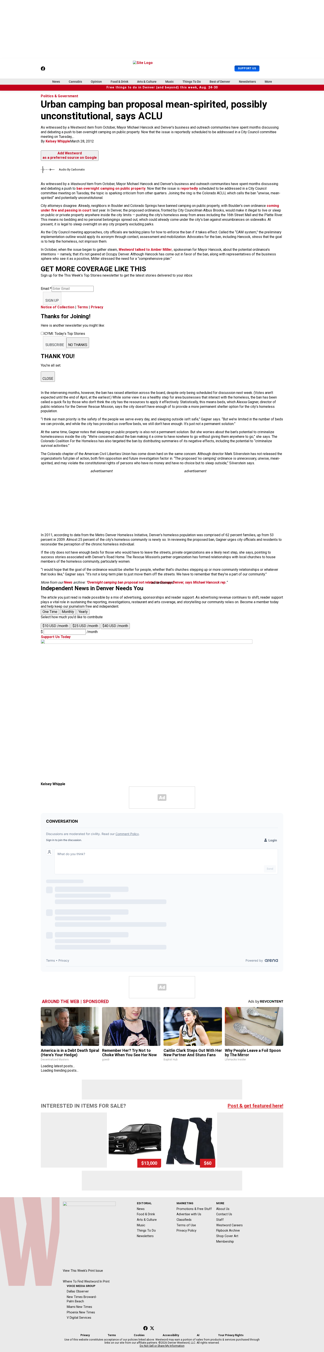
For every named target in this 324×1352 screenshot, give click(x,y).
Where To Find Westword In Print (86, 1281)
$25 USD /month (85, 626)
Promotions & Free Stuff (194, 1209)
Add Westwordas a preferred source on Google (70, 155)
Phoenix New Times (81, 1312)
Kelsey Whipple (58, 141)
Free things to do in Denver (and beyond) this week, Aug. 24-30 (162, 87)
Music (169, 81)
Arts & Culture (146, 81)
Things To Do (191, 81)
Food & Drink (119, 81)
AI (198, 1335)
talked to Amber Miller (145, 249)
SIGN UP (52, 300)
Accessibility (171, 1335)
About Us (222, 1209)
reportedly (189, 188)
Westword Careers (229, 1225)
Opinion (96, 81)
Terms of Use (186, 1225)
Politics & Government (59, 96)
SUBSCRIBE (54, 345)
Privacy (97, 307)
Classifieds (184, 1219)
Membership (225, 1241)
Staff (220, 1219)
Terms (82, 307)
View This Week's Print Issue (83, 1270)
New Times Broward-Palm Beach (82, 1299)
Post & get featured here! (255, 1106)
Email (46, 289)
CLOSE (48, 378)
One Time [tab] (50, 612)
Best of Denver (220, 81)
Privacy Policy (186, 1230)
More (268, 81)
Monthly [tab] (68, 612)
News (56, 81)
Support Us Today (56, 637)
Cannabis (75, 81)
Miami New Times (79, 1307)
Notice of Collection (57, 307)
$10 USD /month (55, 626)
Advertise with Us (189, 1214)
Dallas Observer (78, 1291)
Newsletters (247, 81)
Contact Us (224, 1214)
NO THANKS (77, 345)
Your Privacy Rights (231, 1335)
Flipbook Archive (228, 1230)
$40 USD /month (115, 626)
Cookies (139, 1335)
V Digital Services (79, 1317)
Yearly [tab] (83, 612)
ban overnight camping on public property (110, 188)
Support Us (247, 68)
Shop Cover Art (227, 1236)
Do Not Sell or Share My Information (162, 1345)
